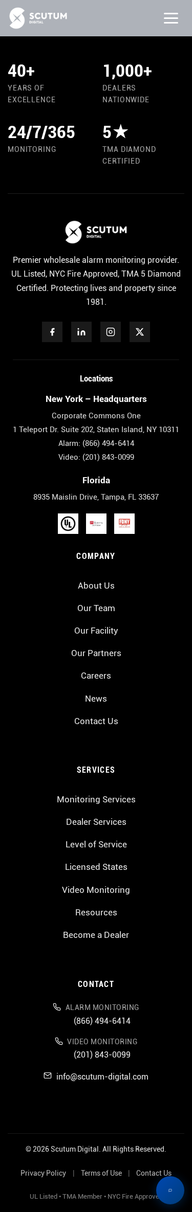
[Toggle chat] (170, 1190)
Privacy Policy (43, 1173)
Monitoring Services (96, 799)
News (96, 698)
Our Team (96, 608)
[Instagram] (110, 332)
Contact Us (96, 721)
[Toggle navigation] (171, 18)
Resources (96, 912)
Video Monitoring (96, 890)
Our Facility (96, 630)
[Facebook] (52, 332)
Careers (96, 675)
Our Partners (96, 653)
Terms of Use (101, 1173)
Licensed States (96, 867)
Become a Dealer (96, 935)
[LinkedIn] (81, 332)
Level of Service (96, 844)
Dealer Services (96, 822)
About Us (96, 585)
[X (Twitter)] (140, 332)
